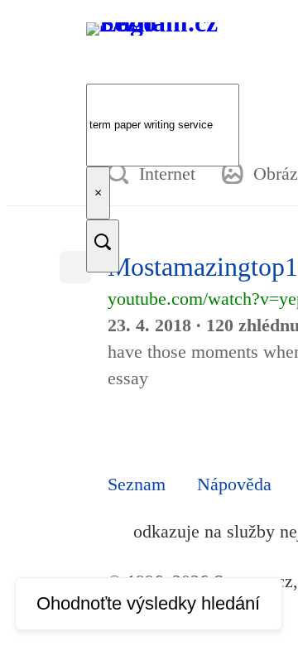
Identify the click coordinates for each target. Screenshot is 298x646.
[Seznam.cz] (163, 55)
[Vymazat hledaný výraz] (98, 192)
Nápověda (234, 484)
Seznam (137, 484)
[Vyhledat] (102, 245)
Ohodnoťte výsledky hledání (148, 603)
